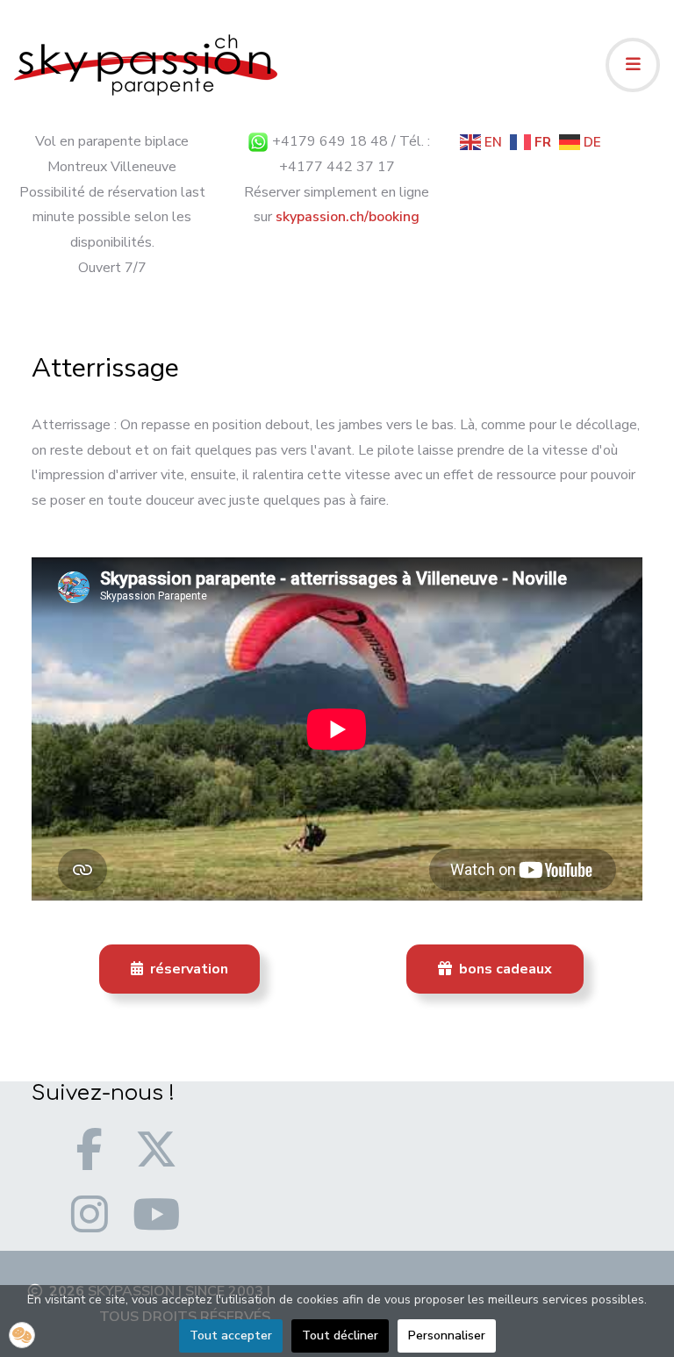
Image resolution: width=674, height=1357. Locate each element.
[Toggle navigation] (633, 65)
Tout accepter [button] (231, 1335)
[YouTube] (156, 1214)
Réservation (187, 969)
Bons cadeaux (503, 969)
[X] (156, 1149)
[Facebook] (89, 1149)
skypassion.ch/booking (347, 216)
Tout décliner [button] (340, 1335)
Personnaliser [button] (446, 1335)
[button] (22, 1335)
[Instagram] (89, 1214)
